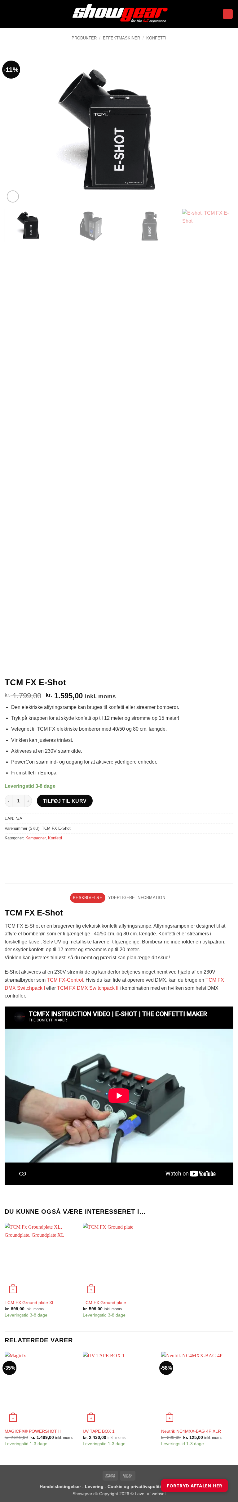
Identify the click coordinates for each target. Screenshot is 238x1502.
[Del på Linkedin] (66, 852)
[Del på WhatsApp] (10, 852)
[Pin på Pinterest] (55, 852)
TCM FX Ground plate (104, 1302)
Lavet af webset (150, 1493)
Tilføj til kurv (65, 801)
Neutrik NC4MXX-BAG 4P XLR (191, 1431)
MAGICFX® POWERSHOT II (33, 1431)
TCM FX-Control (65, 980)
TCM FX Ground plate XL (30, 1302)
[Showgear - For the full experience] (119, 14)
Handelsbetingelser (60, 1486)
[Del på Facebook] (21, 852)
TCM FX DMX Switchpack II (87, 988)
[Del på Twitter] (33, 852)
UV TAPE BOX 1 (99, 1431)
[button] (8, 13)
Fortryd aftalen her (194, 1485)
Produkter (84, 38)
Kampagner (35, 838)
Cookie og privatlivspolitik (136, 1486)
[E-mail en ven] (44, 852)
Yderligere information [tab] (136, 897)
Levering (95, 1486)
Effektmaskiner (121, 38)
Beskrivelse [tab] (87, 897)
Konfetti (156, 38)
